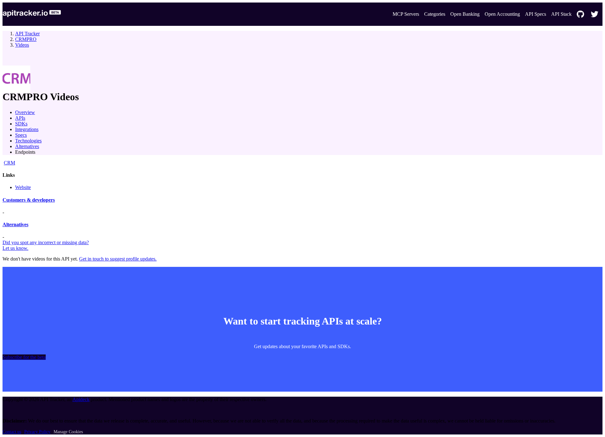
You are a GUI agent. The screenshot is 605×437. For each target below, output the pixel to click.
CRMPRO (26, 39)
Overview (25, 112)
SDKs (21, 123)
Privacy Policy (37, 431)
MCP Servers (406, 14)
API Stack (561, 14)
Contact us (12, 431)
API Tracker (27, 33)
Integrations (26, 129)
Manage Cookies (68, 431)
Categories (434, 14)
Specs (21, 135)
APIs (20, 118)
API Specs (535, 14)
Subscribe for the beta (24, 357)
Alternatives (27, 146)
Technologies (28, 140)
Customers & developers (29, 200)
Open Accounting (502, 14)
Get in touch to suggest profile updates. (118, 259)
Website (23, 187)
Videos (22, 45)
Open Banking (465, 14)
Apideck (80, 399)
